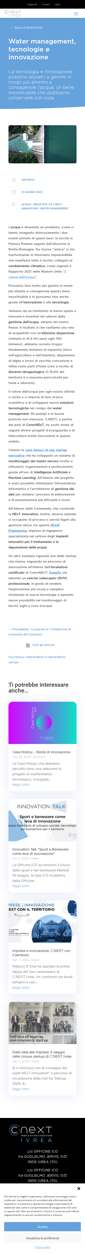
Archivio (27, 179)
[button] (79, 1189)
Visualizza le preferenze (42, 1238)
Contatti (46, 4)
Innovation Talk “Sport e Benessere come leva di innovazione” (40, 851)
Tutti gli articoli (43, 645)
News (35, 858)
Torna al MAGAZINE (28, 27)
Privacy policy (42, 1247)
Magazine (32, 4)
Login (57, 4)
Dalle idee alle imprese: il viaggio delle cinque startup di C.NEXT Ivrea (41, 1054)
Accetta (43, 1227)
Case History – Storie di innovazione (41, 752)
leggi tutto (20, 784)
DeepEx (55, 572)
